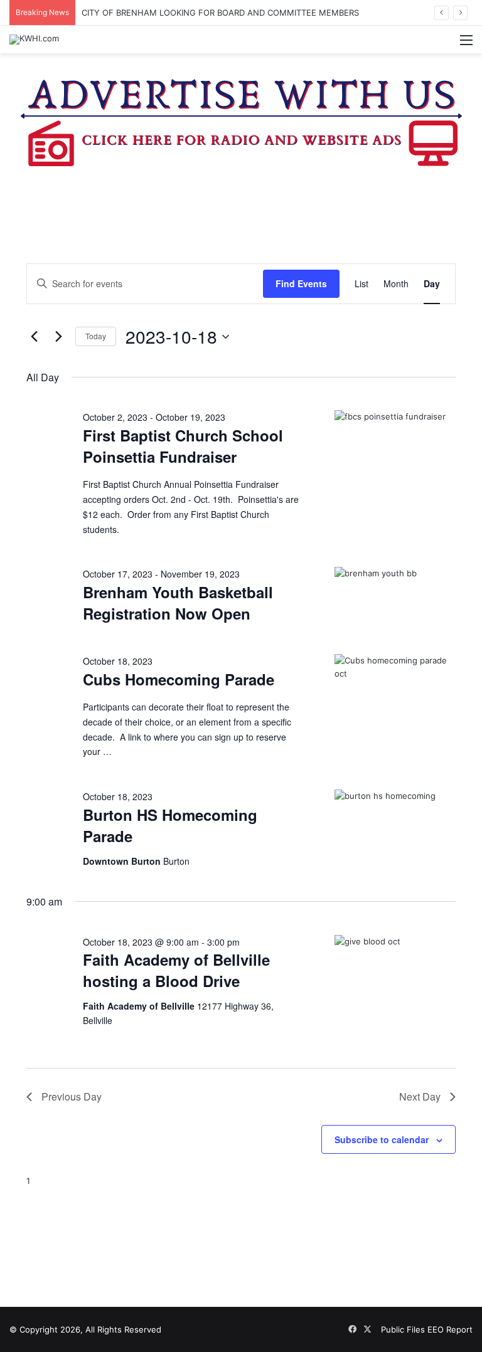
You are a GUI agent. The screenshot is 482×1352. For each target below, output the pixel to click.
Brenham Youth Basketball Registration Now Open (178, 602)
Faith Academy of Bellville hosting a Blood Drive (176, 970)
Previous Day (71, 1096)
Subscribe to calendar (382, 1139)
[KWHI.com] (34, 39)
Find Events (301, 283)
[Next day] (58, 336)
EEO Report (450, 1329)
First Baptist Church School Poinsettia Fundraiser (183, 446)
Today (95, 335)
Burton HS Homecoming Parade (170, 825)
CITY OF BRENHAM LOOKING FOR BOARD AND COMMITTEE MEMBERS (220, 13)
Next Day (420, 1096)
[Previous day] (33, 336)
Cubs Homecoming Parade (178, 679)
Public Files (404, 1329)
